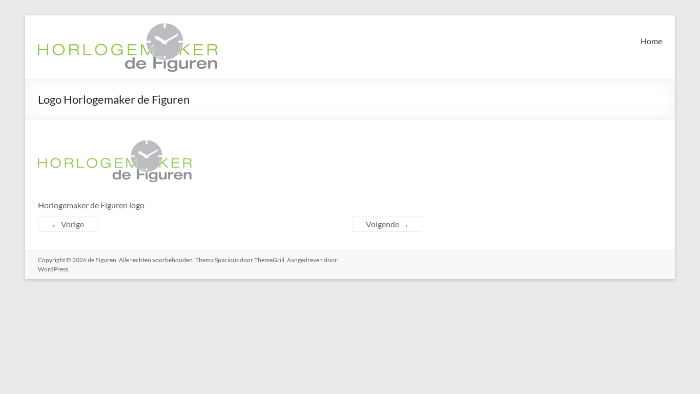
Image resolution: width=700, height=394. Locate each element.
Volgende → (387, 224)
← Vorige (67, 224)
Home (651, 41)
